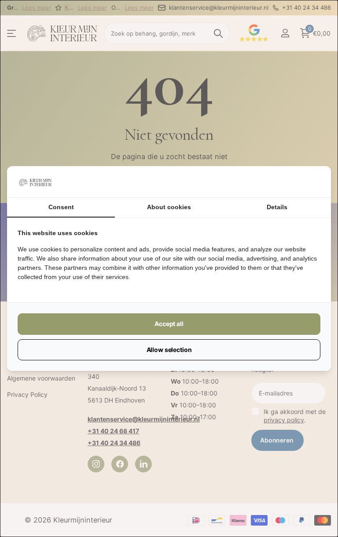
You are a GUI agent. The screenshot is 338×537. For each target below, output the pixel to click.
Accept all (169, 323)
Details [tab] (277, 206)
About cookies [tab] (169, 206)
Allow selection (169, 349)
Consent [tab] (61, 206)
